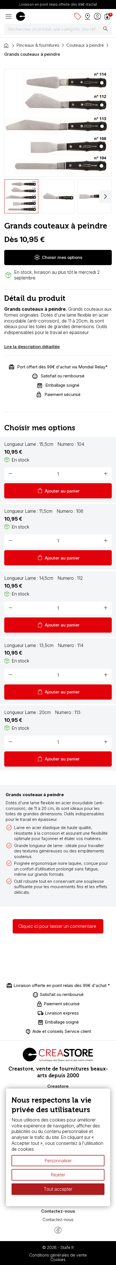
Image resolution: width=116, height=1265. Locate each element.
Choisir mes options (58, 257)
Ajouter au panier (58, 491)
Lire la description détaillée (32, 346)
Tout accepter (58, 1189)
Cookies (58, 1259)
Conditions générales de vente (58, 1255)
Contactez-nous (58, 1219)
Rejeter (58, 1175)
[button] (105, 196)
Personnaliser (58, 1160)
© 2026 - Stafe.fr (58, 1247)
